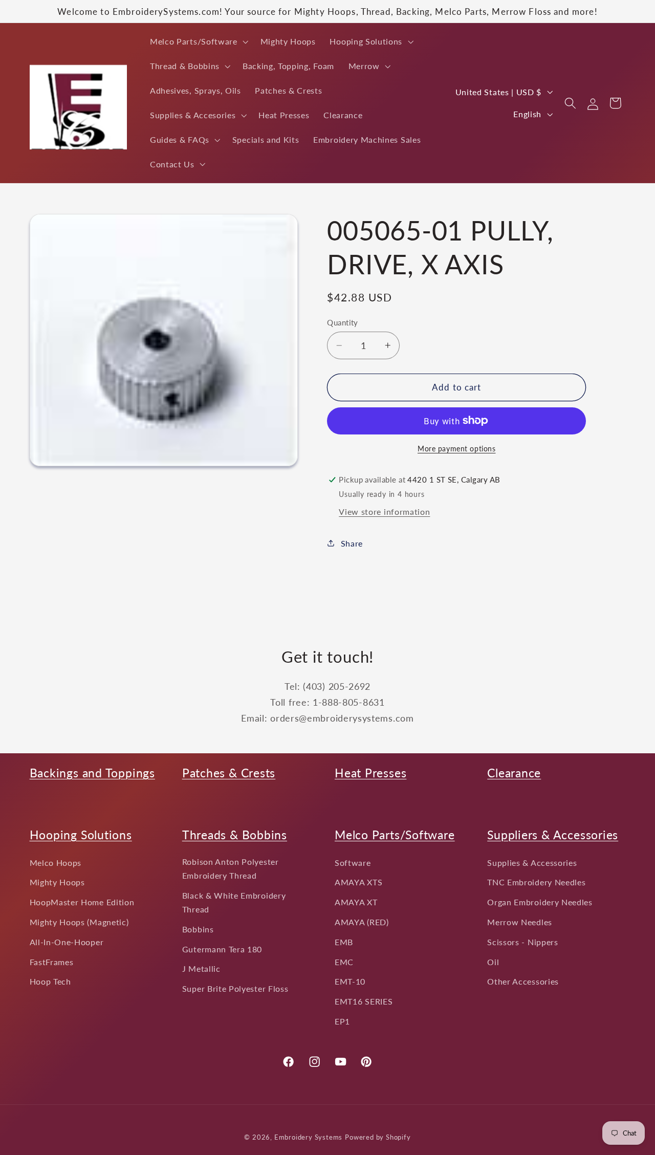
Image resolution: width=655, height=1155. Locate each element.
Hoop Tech (50, 982)
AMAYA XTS (358, 882)
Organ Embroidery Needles (540, 902)
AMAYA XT (356, 902)
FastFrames (52, 962)
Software (353, 862)
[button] (198, 41)
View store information (384, 511)
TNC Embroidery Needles (536, 882)
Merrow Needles (519, 922)
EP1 (342, 1021)
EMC (344, 962)
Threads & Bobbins (234, 834)
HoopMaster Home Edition (82, 902)
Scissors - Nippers (522, 942)
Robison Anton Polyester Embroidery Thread (230, 868)
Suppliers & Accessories (552, 834)
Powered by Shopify (378, 1137)
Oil (493, 962)
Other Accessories (523, 982)
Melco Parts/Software (395, 834)
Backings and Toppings (92, 773)
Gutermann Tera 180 (222, 949)
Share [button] (352, 543)
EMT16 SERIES (363, 1002)
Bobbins (198, 929)
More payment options (457, 448)
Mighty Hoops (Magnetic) (79, 922)
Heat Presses (370, 773)
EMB (344, 942)
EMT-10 (350, 982)
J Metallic (201, 969)
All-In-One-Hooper (67, 942)
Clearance (514, 773)
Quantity (342, 322)
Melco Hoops (56, 862)
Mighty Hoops (57, 882)
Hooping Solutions (81, 834)
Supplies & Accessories (532, 862)
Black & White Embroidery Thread (234, 902)
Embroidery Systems (308, 1137)
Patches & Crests (228, 773)
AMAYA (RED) (362, 922)
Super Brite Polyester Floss (235, 989)
